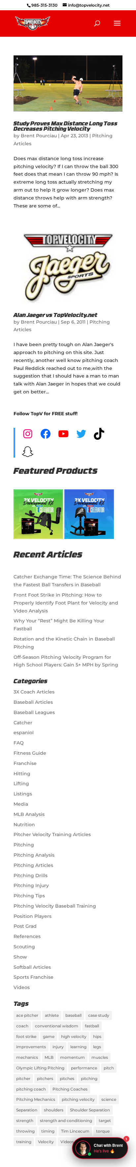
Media (21, 804)
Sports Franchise (33, 977)
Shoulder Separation (90, 1109)
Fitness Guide (30, 753)
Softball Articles (32, 967)
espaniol (24, 733)
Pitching (24, 845)
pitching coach (31, 1089)
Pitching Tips (29, 896)
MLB (49, 1057)
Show (20, 957)
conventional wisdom (56, 1025)
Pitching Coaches (69, 1089)
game (48, 1036)
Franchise (25, 763)
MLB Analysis (29, 814)
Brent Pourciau (39, 136)
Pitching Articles (33, 865)
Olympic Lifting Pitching (40, 1067)
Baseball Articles (33, 702)
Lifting (21, 783)
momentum (72, 1057)
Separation (26, 1109)
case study (98, 1015)
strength (24, 1120)
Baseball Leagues (34, 712)
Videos (22, 987)
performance (84, 1067)
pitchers (45, 1078)
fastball (92, 1025)
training (23, 1141)
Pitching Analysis (34, 855)
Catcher (23, 723)
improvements (31, 1046)
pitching (89, 1078)
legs (97, 1046)
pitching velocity (78, 1099)
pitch (109, 1067)
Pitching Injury (31, 885)
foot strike (26, 1036)
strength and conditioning (66, 1120)
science (108, 1099)
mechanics (27, 1057)
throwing (25, 1131)
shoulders (53, 1109)
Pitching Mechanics (35, 1099)
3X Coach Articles (34, 692)
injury (58, 1046)
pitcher (23, 1078)
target (105, 1120)
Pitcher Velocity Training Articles (52, 834)
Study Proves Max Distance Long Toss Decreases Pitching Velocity (66, 126)
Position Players (32, 916)
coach (22, 1025)
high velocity (73, 1036)
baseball (73, 1015)
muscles (99, 1057)
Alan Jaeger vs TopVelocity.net (55, 315)
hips (97, 1036)
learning (78, 1046)
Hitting (22, 774)
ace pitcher (27, 1015)
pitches (67, 1078)
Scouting (24, 947)
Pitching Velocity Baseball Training (55, 906)
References (27, 936)
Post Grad (25, 926)
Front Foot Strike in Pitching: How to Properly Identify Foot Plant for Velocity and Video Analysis (66, 603)
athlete (52, 1015)
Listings (23, 794)
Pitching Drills (31, 875)
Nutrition (24, 825)
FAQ (19, 743)
